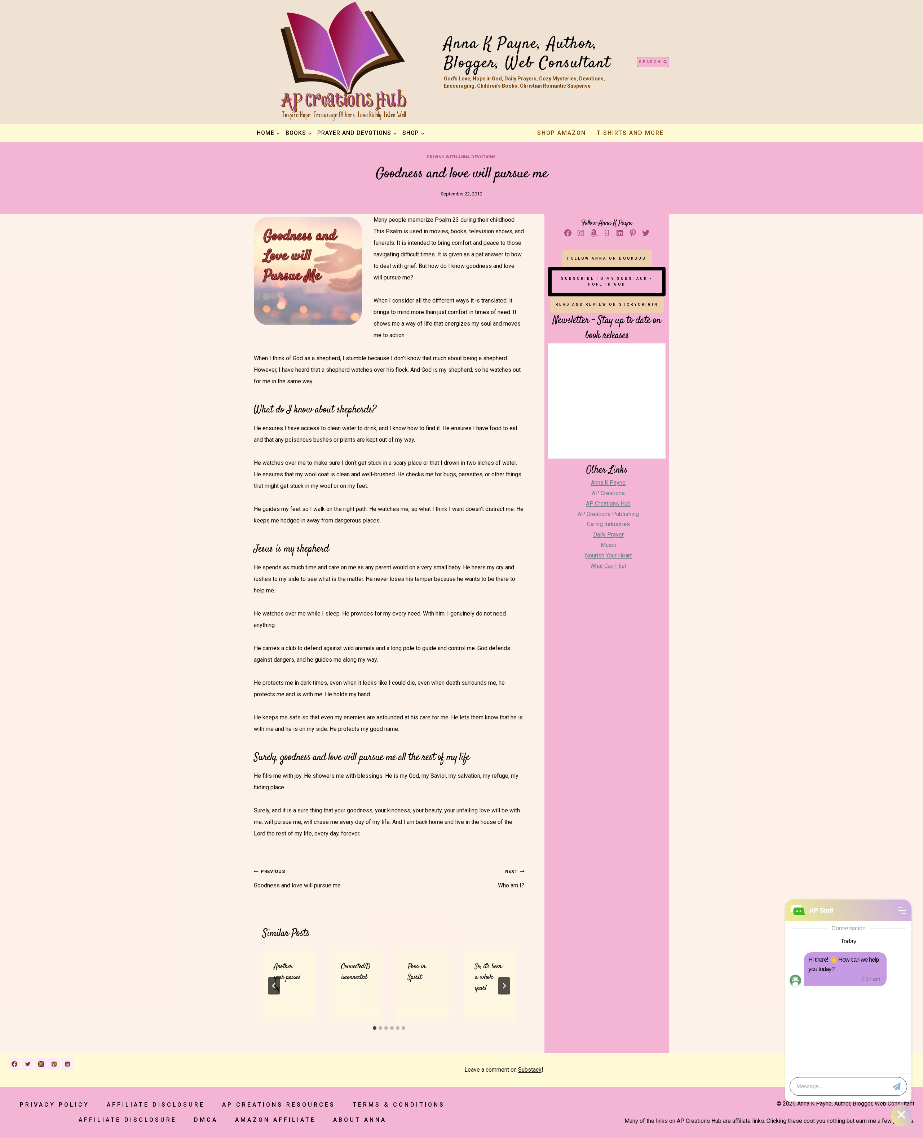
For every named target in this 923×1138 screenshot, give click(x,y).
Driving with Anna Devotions (461, 157)
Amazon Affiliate (275, 1119)
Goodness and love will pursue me (297, 879)
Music (608, 545)
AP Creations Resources (278, 1104)
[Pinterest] (54, 1064)
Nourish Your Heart (608, 555)
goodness (295, 757)
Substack (530, 1069)
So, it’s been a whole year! (488, 977)
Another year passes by (287, 977)
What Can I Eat (608, 566)
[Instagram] (41, 1064)
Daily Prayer (608, 534)
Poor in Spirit (416, 972)
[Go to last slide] (274, 985)
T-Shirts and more (630, 132)
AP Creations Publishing (608, 514)
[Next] (504, 985)
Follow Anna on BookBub (606, 258)
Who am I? (511, 879)
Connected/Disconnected (355, 972)
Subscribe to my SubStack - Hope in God (607, 281)
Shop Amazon (561, 132)
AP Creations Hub (608, 503)
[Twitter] (28, 1064)
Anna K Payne (608, 482)
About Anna (360, 1119)
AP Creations (608, 493)
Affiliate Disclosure (156, 1104)
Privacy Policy (54, 1104)
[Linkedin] (67, 1064)
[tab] (374, 1028)
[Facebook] (14, 1064)
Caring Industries (608, 524)
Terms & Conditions (399, 1104)
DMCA (206, 1119)
